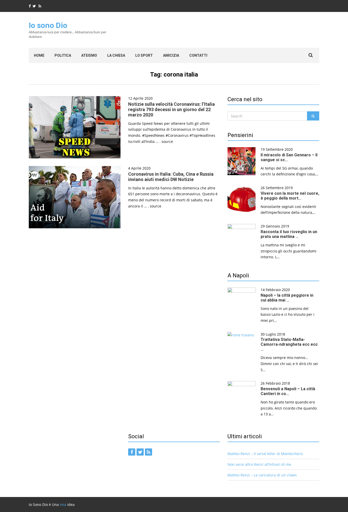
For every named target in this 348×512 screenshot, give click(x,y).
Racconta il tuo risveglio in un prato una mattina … (289, 234)
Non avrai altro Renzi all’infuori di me (259, 464)
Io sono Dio (48, 25)
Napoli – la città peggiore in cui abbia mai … (287, 298)
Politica (63, 55)
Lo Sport (144, 55)
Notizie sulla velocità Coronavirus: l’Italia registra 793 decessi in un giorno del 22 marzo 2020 (171, 109)
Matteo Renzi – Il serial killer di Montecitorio (265, 453)
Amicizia (171, 55)
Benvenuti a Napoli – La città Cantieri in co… (288, 391)
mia (63, 504)
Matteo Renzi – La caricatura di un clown (262, 475)
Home (39, 55)
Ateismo (89, 55)
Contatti (198, 55)
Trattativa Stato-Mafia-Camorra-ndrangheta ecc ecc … (289, 344)
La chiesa (116, 55)
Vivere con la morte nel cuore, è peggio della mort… (290, 196)
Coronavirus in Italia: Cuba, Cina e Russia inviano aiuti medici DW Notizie (170, 176)
